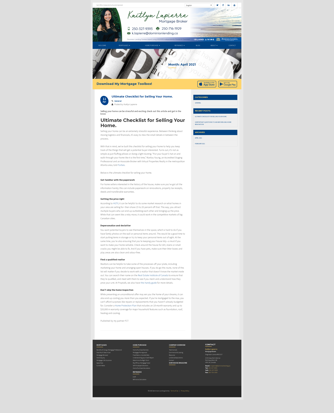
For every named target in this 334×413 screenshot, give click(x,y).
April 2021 (198, 138)
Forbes (121, 164)
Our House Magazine (178, 363)
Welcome (102, 45)
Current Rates (101, 365)
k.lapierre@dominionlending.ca (220, 366)
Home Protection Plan (125, 305)
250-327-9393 (212, 368)
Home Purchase (152, 45)
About (213, 45)
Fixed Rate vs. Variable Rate (141, 355)
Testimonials (173, 350)
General (117, 101)
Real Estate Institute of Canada (153, 275)
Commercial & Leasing (176, 352)
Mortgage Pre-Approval (140, 352)
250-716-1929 (212, 372)
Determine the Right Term (141, 360)
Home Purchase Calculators (141, 368)
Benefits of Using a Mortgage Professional (109, 350)
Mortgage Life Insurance (104, 360)
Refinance (179, 45)
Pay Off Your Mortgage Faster (141, 363)
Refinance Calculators (139, 379)
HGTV (115, 203)
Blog (198, 45)
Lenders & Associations (176, 358)
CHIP (134, 377)
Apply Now (100, 363)
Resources (172, 355)
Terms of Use (174, 391)
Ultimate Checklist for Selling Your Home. (142, 96)
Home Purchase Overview (140, 350)
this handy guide (149, 282)
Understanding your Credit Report (143, 358)
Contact (232, 45)
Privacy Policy (185, 391)
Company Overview (177, 345)
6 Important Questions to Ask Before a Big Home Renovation (213, 123)
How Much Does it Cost (104, 352)
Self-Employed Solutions (140, 365)
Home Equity (101, 358)
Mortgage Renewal (102, 355)
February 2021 (200, 144)
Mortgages (124, 45)
